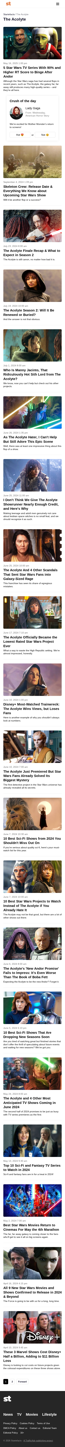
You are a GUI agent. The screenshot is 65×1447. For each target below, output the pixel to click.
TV (19, 1414)
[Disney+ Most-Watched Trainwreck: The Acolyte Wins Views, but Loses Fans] (32, 694)
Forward (22, 1381)
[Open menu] (58, 4)
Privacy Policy (10, 1423)
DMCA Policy (9, 1428)
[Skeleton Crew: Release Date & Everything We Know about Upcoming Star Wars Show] (32, 175)
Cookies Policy (27, 1423)
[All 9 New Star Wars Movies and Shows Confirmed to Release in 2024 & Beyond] (32, 1277)
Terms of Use (43, 1423)
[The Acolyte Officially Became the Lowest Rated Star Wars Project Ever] (32, 627)
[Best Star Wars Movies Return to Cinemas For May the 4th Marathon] (32, 1213)
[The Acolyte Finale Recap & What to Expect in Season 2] (32, 237)
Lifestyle (49, 1414)
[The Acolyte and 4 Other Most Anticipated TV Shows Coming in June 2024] (32, 1088)
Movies (32, 1414)
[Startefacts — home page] (8, 4)
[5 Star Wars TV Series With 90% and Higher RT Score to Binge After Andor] (32, 59)
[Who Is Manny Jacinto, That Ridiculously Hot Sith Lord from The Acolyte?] (32, 360)
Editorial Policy (10, 1433)
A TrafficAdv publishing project (38, 1440)
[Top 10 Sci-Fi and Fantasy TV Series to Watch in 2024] (32, 1152)
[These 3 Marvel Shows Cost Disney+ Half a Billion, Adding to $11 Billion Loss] (32, 1342)
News (8, 1414)
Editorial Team (50, 1428)
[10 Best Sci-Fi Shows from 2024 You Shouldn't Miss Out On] (32, 827)
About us (23, 1428)
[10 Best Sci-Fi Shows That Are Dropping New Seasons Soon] (32, 1022)
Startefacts (9, 14)
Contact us (35, 1428)
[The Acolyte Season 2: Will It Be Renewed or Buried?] (32, 297)
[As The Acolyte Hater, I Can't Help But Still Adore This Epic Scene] (32, 425)
